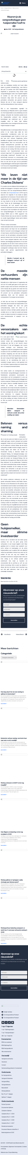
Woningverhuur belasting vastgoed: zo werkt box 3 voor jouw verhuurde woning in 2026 (14, 930)
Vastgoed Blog (5, 1081)
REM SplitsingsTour (7, 1045)
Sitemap (3, 1148)
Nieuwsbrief (5, 1088)
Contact (4, 1065)
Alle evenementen (6, 1051)
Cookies (24, 1146)
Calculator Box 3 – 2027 (8, 1123)
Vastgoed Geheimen (7, 1078)
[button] (25, 71)
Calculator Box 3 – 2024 (8, 1113)
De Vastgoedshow (7, 1075)
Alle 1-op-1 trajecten (7, 1036)
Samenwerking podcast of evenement (12, 1068)
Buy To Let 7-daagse (7, 1094)
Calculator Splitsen (7, 1110)
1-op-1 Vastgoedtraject (8, 1032)
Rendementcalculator (7, 1126)
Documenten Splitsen (7, 1107)
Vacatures (4, 1062)
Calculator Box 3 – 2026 (8, 1120)
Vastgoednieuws (8, 8)
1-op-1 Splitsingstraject (8, 1029)
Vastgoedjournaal (13, 192)
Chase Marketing (12, 1152)
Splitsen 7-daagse (6, 1097)
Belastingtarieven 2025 (8, 1132)
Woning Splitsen (6, 1091)
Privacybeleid (4, 1146)
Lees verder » (4, 703)
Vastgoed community (7, 1058)
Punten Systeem (6, 1104)
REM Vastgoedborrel (7, 1048)
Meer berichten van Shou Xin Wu (9, 581)
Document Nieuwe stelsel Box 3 (10, 1129)
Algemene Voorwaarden (15, 1146)
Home (2, 8)
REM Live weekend (7, 1042)
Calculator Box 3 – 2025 (8, 1117)
